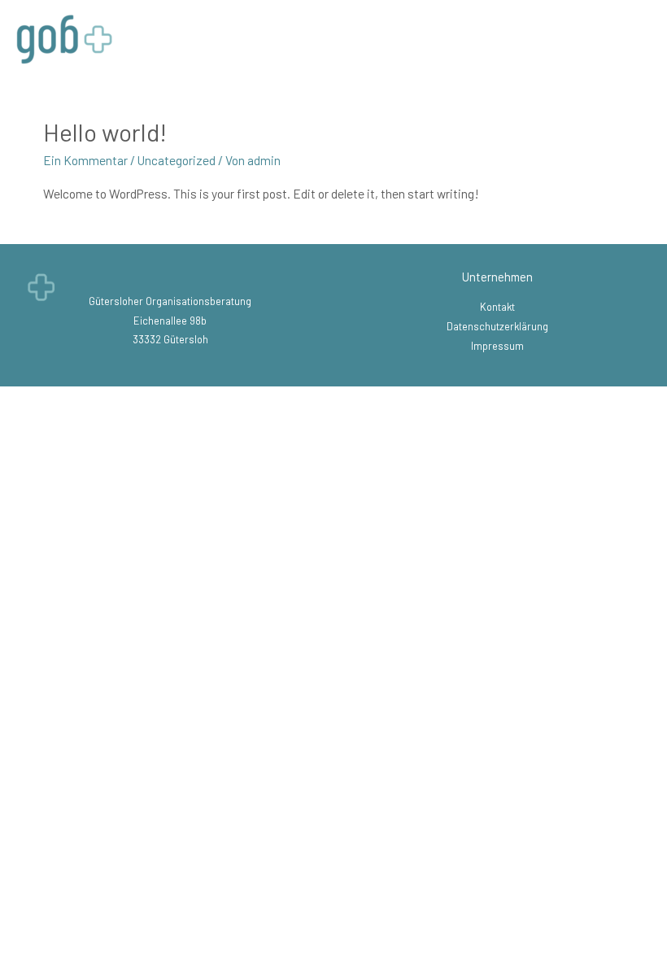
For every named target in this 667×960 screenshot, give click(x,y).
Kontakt (497, 306)
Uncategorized (176, 160)
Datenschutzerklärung (497, 326)
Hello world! (105, 131)
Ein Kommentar (85, 160)
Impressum (497, 345)
